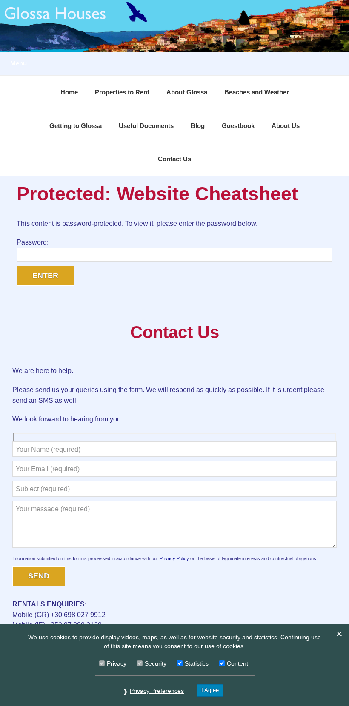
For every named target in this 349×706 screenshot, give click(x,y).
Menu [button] (18, 63)
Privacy (116, 663)
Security (155, 663)
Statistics (197, 663)
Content (237, 663)
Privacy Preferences (157, 690)
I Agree (210, 690)
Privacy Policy (174, 558)
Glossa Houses (174, 26)
